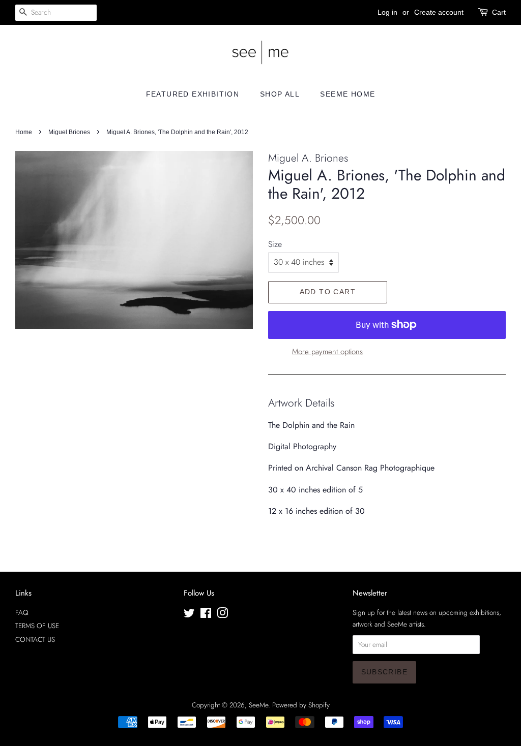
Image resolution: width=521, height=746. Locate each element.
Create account (439, 12)
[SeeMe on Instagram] (222, 615)
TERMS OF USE (37, 625)
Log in (387, 12)
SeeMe (258, 705)
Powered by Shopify (301, 705)
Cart (499, 12)
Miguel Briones (69, 132)
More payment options (327, 351)
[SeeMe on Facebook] (206, 615)
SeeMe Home (347, 94)
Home (23, 132)
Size (275, 244)
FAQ (21, 612)
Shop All (280, 94)
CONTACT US (35, 639)
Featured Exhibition (193, 94)
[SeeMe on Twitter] (189, 615)
